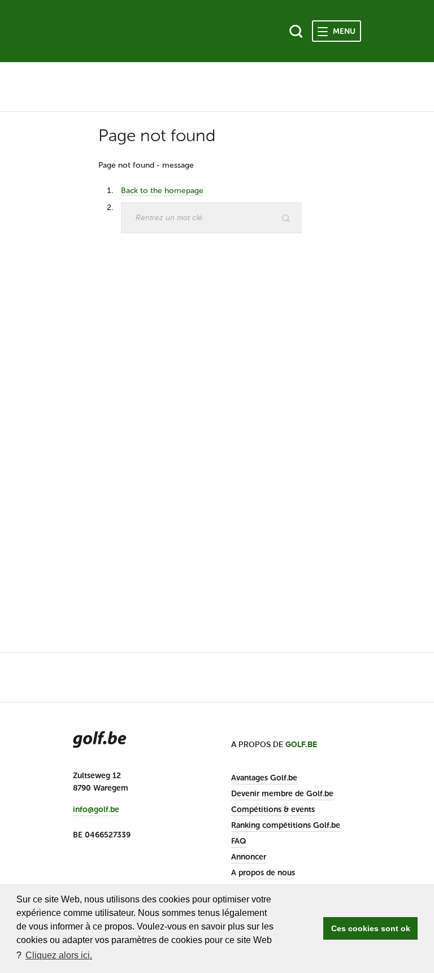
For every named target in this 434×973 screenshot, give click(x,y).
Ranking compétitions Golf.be (285, 825)
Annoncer (248, 857)
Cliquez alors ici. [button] (58, 955)
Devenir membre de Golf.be (282, 794)
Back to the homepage (162, 190)
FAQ (238, 841)
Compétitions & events (273, 809)
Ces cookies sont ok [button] (370, 928)
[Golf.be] (111, 31)
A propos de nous (263, 873)
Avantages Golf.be (264, 778)
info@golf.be (96, 809)
